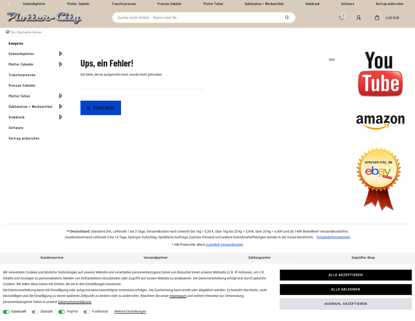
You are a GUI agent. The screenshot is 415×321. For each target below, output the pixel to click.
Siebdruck (17, 117)
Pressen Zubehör (22, 85)
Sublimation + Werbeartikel (30, 106)
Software (16, 127)
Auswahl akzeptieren (345, 304)
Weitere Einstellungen (130, 311)
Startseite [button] (104, 108)
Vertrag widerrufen (24, 138)
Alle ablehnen (345, 289)
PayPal (72, 311)
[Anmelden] (359, 17)
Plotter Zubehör (21, 64)
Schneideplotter (21, 53)
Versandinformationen (333, 237)
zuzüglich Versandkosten (224, 245)
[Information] (8, 4)
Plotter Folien (19, 95)
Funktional (100, 311)
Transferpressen (22, 74)
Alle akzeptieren (346, 275)
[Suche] (287, 17)
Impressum (178, 296)
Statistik (46, 311)
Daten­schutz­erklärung (74, 302)
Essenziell (19, 311)
